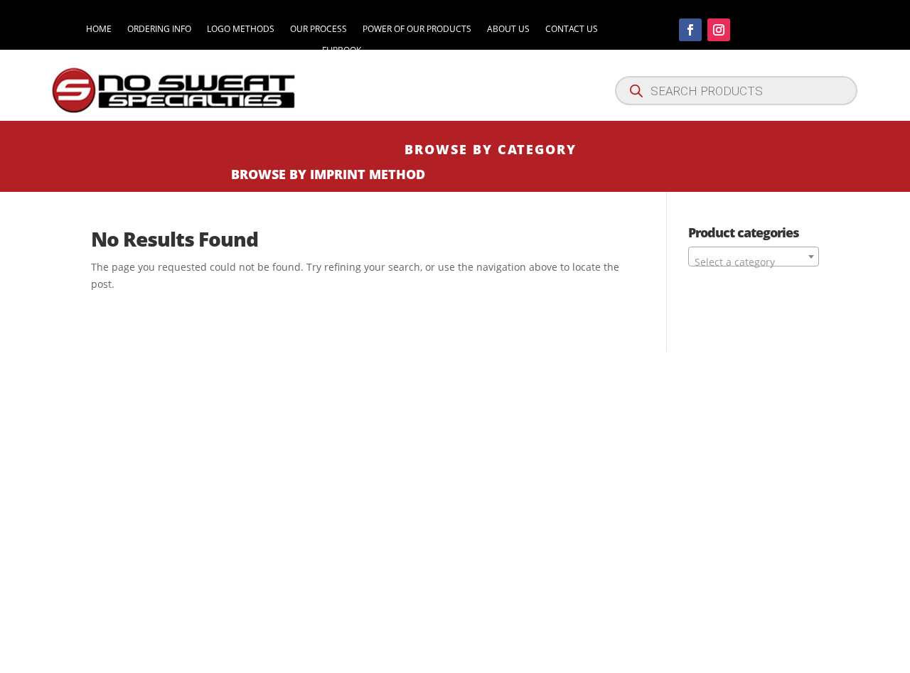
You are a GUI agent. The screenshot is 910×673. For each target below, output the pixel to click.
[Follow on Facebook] (690, 29)
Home (99, 29)
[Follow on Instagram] (718, 29)
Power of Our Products (417, 29)
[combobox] (753, 256)
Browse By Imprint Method (328, 174)
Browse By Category (491, 149)
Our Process (318, 29)
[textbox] (753, 262)
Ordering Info (159, 29)
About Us (508, 29)
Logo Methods (240, 29)
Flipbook (341, 50)
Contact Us (571, 29)
